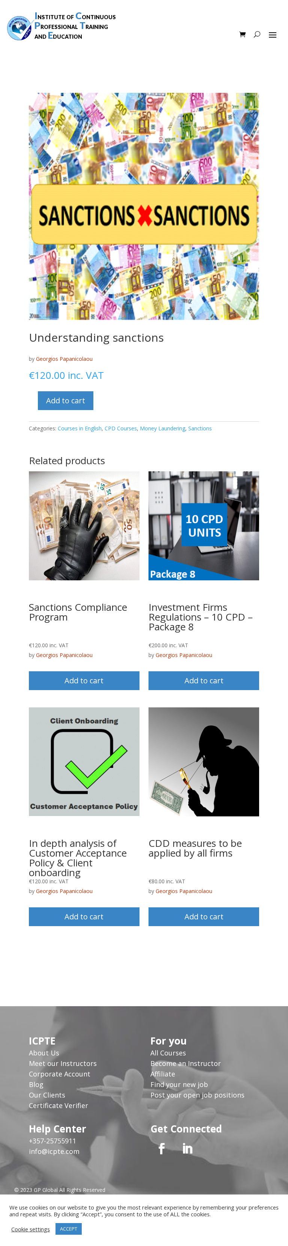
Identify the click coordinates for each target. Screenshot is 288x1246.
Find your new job (179, 1084)
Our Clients (47, 1094)
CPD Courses (121, 428)
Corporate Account (59, 1073)
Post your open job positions (197, 1094)
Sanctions (200, 428)
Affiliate (162, 1073)
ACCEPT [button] (68, 1228)
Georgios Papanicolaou (64, 358)
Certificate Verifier (58, 1105)
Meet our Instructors (63, 1063)
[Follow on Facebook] (161, 1148)
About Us (45, 1052)
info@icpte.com (54, 1151)
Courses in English (80, 428)
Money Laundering (162, 428)
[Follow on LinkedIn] (187, 1148)
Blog (36, 1084)
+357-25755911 (52, 1140)
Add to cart (65, 400)
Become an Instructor (185, 1063)
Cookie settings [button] (30, 1229)
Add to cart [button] (84, 680)
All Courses (168, 1052)
